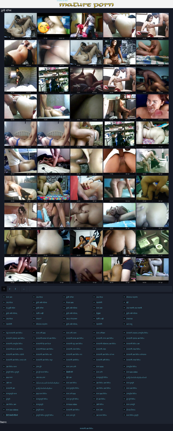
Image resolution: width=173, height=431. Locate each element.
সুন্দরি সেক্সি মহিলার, (11, 313)
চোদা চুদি (38, 367)
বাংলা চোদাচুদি (130, 404)
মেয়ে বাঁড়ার (39, 297)
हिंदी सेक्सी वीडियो (12, 415)
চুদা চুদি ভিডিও (130, 399)
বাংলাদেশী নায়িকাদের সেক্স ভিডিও (106, 344)
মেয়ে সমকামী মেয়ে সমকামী (134, 308)
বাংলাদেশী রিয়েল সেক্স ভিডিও (44, 349)
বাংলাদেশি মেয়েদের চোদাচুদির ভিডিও (137, 333)
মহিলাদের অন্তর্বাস (132, 297)
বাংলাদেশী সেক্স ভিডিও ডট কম (105, 354)
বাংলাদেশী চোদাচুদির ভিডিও (14, 344)
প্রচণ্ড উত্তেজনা (71, 319)
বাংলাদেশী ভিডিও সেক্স (133, 344)
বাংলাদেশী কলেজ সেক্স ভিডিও (75, 338)
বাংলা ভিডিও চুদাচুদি (132, 415)
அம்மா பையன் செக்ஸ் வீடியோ (47, 383)
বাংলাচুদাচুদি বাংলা (11, 394)
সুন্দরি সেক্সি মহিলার (41, 302)
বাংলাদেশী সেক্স (10, 388)
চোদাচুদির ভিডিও (131, 367)
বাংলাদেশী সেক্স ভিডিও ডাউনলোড (136, 354)
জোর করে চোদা (40, 377)
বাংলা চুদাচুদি (130, 383)
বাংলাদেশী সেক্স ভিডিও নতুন (44, 360)
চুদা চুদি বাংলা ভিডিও (42, 372)
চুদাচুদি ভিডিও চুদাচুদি (12, 372)
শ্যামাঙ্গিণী (99, 302)
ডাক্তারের (129, 319)
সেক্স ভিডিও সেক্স (11, 404)
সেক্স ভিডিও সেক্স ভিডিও (103, 383)
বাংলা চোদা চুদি (70, 415)
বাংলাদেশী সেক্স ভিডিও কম (44, 354)
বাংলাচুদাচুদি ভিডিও (102, 377)
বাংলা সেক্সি (99, 410)
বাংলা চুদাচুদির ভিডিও (72, 388)
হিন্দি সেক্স (69, 377)
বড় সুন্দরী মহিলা (10, 308)
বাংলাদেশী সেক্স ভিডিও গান (74, 354)
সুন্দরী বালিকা (70, 297)
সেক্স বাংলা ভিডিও (101, 415)
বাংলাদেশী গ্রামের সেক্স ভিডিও (135, 338)
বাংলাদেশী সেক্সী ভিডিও (103, 360)
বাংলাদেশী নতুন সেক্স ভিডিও (74, 344)
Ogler (98, 313)
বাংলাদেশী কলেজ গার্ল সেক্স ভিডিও (46, 338)
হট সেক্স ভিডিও (100, 399)
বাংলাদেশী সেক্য (101, 349)
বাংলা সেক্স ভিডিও (71, 383)
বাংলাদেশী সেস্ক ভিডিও (133, 360)
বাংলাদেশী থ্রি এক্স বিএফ (43, 344)
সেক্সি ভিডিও (100, 404)
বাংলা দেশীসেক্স (100, 333)
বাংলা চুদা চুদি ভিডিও (72, 399)
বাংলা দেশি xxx (71, 394)
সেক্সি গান (9, 383)
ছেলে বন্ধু (129, 324)
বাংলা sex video (132, 372)
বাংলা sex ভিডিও (101, 394)
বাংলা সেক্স (9, 297)
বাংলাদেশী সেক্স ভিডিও (62, 1)
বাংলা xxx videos (12, 410)
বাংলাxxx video (71, 404)
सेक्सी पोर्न (69, 372)
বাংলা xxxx (100, 367)
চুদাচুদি (8, 399)
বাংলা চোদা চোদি (71, 367)
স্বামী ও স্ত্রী (40, 313)
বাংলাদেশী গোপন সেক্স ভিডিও (105, 338)
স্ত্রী (127, 302)
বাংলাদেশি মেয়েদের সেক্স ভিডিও (15, 338)
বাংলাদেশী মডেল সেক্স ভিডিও (14, 349)
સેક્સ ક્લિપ (130, 410)
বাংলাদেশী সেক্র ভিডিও (133, 349)
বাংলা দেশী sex (41, 333)
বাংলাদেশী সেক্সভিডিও (72, 360)
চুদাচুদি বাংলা (40, 410)
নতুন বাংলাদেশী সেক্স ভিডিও (14, 333)
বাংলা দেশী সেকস (71, 333)
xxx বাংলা (9, 377)
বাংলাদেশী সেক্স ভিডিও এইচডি (15, 354)
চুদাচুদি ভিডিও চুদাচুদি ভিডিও (45, 415)
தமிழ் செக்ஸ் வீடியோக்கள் (136, 377)
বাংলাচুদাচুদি (39, 404)
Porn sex (70, 302)
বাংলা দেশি (99, 372)
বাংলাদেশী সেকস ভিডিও (73, 349)
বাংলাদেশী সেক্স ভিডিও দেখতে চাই (16, 360)
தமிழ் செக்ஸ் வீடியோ (44, 388)
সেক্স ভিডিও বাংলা (11, 367)
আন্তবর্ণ (38, 319)
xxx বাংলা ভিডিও (41, 394)
